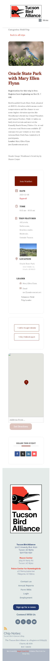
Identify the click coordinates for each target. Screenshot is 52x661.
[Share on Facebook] (17, 453)
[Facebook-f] (17, 621)
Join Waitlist (26, 181)
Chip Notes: (12, 633)
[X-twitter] (23, 621)
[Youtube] (34, 621)
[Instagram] (28, 621)
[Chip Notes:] (5, 628)
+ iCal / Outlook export (26, 337)
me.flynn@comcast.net (32, 292)
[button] (43, 20)
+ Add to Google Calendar (26, 328)
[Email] (34, 453)
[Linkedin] (28, 453)
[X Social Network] (22, 453)
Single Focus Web (23, 651)
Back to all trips (17, 35)
